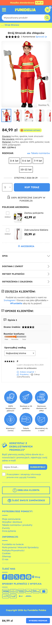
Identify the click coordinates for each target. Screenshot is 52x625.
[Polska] (4, 577)
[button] (47, 77)
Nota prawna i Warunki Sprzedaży (20, 547)
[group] (6, 115)
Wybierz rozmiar (38, 620)
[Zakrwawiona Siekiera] (18, 234)
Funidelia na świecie (13, 544)
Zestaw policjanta (33, 212)
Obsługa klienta (28, 490)
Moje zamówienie (11, 519)
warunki (23, 477)
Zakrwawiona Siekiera (36, 229)
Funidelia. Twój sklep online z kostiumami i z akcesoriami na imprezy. (25, 9)
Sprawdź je (41, 36)
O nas (5, 559)
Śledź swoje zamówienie (28, 500)
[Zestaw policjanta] (18, 217)
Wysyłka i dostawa (12, 522)
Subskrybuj (37, 467)
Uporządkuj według (15, 347)
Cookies (6, 553)
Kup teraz (32, 187)
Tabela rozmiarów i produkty (17, 525)
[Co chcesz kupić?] (4, 10)
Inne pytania (9, 531)
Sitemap (6, 556)
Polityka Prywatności (13, 550)
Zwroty (6, 528)
